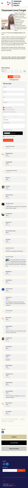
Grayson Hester (9, 288)
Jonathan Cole (9, 337)
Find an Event (14, 448)
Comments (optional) (6, 122)
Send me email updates (8, 107)
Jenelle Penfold (9, 382)
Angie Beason (9, 271)
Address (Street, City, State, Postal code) (9, 111)
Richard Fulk (8, 317)
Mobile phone (5, 102)
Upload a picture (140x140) (7, 129)
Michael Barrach (9, 153)
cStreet (14, 485)
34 (11, 421)
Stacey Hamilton (9, 391)
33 (9, 421)
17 (12, 419)
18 (14, 419)
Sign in (4, 481)
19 (16, 419)
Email (4, 97)
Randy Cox (8, 177)
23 (2, 421)
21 (21, 419)
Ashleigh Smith (9, 162)
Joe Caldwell (8, 411)
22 (23, 419)
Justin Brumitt (9, 346)
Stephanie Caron (9, 373)
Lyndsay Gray (8, 222)
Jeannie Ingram (9, 326)
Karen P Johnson (9, 194)
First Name (5, 86)
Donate (14, 437)
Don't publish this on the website (10, 136)
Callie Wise (8, 355)
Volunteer (14, 443)
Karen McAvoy (9, 280)
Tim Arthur (8, 239)
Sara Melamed (9, 213)
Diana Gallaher (9, 365)
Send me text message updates (10, 109)
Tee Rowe (8, 186)
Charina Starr (9, 297)
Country (4, 117)
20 (19, 419)
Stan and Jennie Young (10, 230)
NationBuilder (11, 484)
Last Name (4, 91)
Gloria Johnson (9, 402)
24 (4, 421)
